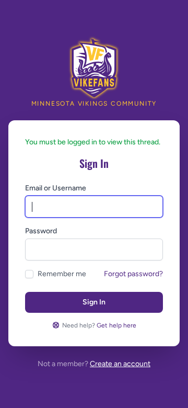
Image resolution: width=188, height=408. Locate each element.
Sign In (94, 302)
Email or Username (55, 188)
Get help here (116, 325)
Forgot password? (133, 273)
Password (41, 230)
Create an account (120, 363)
